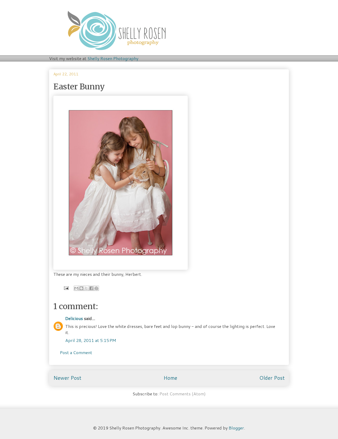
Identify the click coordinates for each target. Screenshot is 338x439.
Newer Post (67, 377)
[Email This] (76, 288)
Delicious (74, 318)
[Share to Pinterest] (96, 288)
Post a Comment (76, 352)
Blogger (236, 428)
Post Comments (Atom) (182, 394)
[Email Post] (66, 287)
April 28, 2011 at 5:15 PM (90, 340)
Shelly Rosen (112, 58)
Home (170, 377)
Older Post (272, 377)
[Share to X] (86, 288)
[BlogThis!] (81, 288)
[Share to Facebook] (91, 288)
